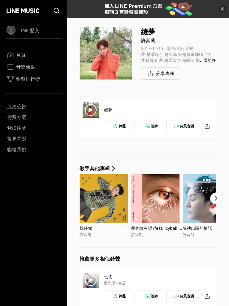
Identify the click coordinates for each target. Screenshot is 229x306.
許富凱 (148, 40)
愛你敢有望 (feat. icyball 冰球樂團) (157, 228)
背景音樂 (187, 125)
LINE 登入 (28, 30)
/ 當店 (121, 283)
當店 (108, 277)
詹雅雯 (110, 283)
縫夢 (108, 110)
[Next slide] (216, 198)
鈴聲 (122, 125)
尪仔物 (86, 228)
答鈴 (154, 125)
